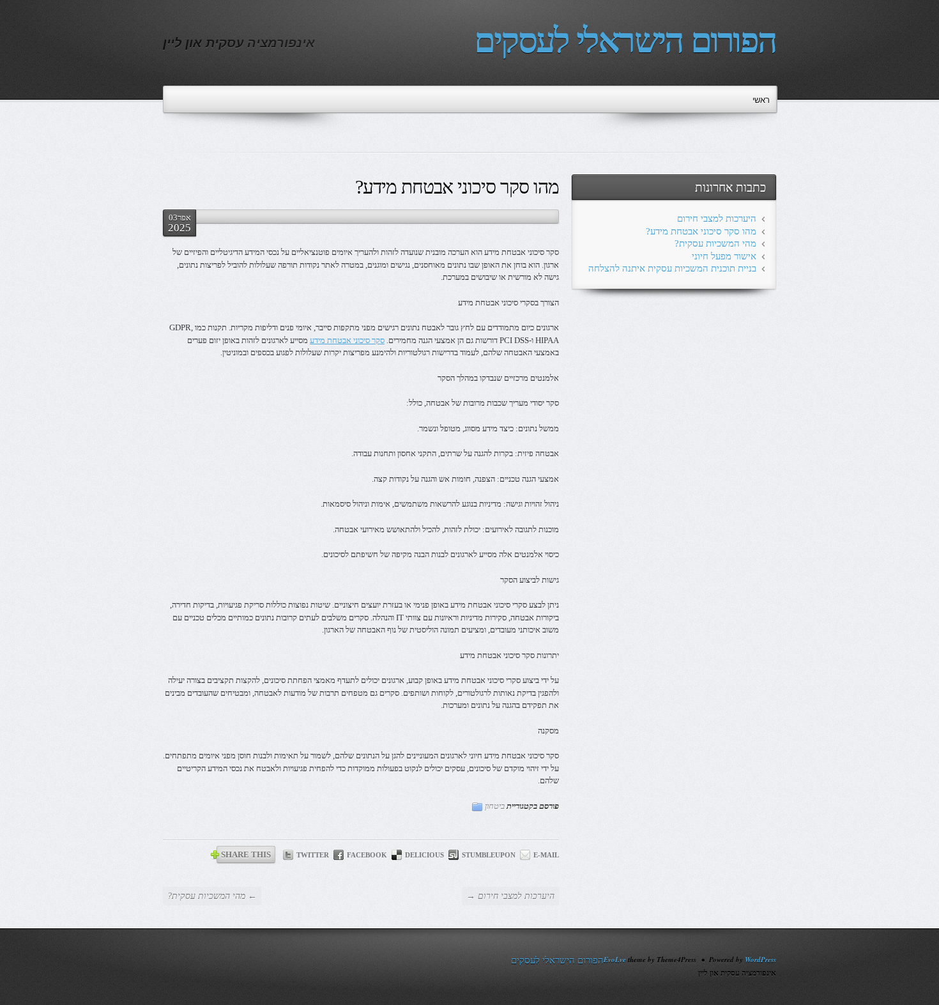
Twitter (312, 855)
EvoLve (615, 960)
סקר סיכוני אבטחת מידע (347, 340)
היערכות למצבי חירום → (510, 896)
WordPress (760, 960)
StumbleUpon (488, 855)
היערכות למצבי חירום (716, 218)
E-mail (546, 855)
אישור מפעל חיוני (724, 256)
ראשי (761, 100)
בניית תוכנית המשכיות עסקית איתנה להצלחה (672, 268)
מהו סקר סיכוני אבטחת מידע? (701, 231)
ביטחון (495, 806)
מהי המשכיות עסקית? (715, 243)
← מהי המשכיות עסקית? (212, 896)
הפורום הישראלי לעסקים (625, 40)
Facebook (367, 855)
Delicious (424, 855)
